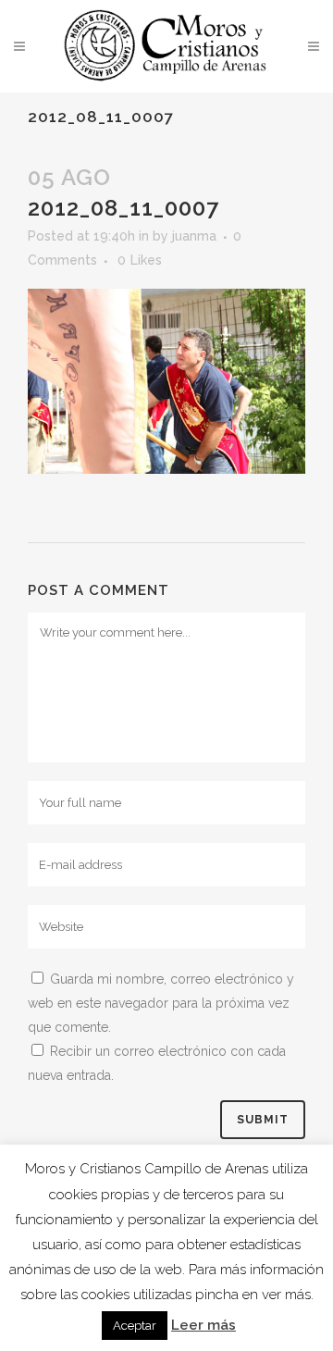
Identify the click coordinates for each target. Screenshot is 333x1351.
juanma (194, 236)
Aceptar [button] (134, 1325)
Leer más (203, 1325)
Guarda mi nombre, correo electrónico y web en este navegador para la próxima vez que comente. (161, 1003)
